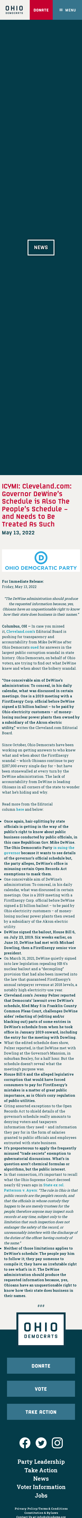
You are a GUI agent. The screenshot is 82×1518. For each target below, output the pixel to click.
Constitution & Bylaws (41, 1512)
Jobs (41, 1495)
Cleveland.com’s (20, 631)
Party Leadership (41, 1461)
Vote (41, 1388)
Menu (70, 10)
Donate (41, 10)
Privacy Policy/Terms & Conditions (41, 1508)
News (41, 1478)
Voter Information (41, 1487)
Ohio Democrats (14, 10)
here (20, 809)
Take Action (41, 1412)
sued (34, 647)
